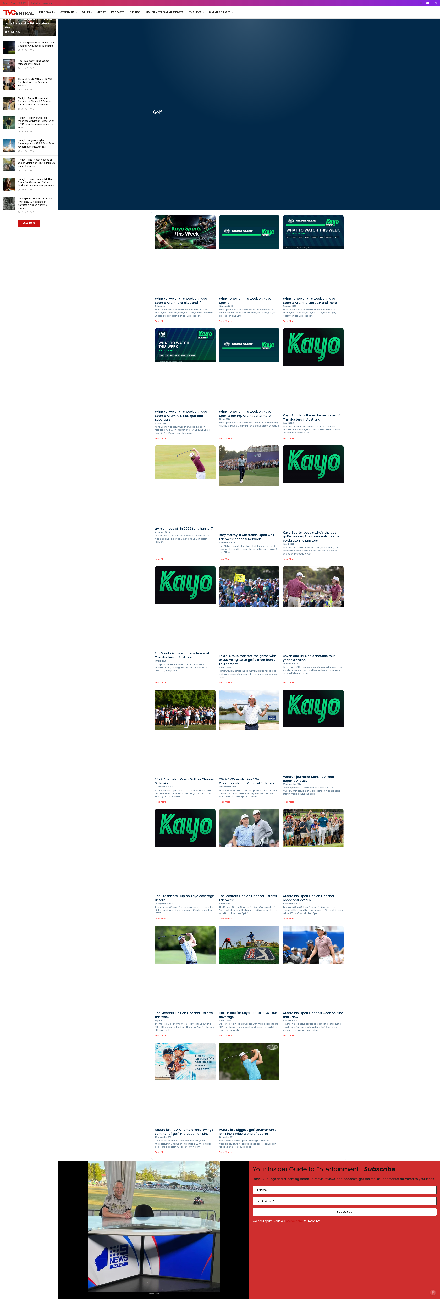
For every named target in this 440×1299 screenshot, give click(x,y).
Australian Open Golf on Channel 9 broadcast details (310, 898)
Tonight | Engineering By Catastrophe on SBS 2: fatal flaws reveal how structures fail (36, 143)
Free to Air (46, 12)
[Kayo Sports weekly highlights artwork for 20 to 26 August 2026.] (185, 255)
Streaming (67, 12)
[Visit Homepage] (18, 12)
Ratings (135, 12)
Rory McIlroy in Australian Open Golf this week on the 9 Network (246, 537)
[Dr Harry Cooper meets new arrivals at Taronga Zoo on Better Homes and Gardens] (9, 103)
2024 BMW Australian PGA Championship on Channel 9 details (246, 781)
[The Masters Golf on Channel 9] (249, 850)
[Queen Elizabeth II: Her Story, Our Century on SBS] (9, 184)
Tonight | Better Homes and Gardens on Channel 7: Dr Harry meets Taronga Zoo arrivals (35, 101)
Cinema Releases (219, 12)
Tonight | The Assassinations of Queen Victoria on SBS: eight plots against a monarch (36, 162)
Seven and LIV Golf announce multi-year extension (310, 658)
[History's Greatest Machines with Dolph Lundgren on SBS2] (9, 122)
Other (86, 12)
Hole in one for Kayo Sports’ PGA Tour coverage (248, 1015)
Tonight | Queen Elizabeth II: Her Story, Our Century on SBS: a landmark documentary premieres (36, 182)
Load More (29, 223)
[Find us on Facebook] (432, 3)
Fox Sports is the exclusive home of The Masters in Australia (182, 655)
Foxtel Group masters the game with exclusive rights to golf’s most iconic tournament (247, 660)
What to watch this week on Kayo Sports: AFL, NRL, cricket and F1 (181, 300)
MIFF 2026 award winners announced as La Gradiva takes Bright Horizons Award (28, 23)
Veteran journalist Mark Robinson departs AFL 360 (308, 779)
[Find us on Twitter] (436, 3)
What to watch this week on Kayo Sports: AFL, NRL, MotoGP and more (310, 300)
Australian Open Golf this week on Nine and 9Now (313, 1015)
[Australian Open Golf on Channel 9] (313, 850)
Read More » (161, 321)
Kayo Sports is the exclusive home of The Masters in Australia (311, 417)
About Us (47, 3)
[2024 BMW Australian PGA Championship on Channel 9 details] (249, 733)
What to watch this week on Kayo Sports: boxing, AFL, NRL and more (245, 413)
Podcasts (117, 12)
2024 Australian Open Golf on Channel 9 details (184, 781)
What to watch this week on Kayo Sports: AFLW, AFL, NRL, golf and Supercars (181, 415)
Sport (101, 12)
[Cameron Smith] (249, 1084)
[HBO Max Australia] (9, 65)
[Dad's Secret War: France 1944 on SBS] (9, 203)
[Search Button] (421, 3)
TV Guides (195, 12)
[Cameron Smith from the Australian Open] (313, 967)
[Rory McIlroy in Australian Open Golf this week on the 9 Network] (249, 488)
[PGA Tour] (249, 967)
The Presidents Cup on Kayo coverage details (184, 898)
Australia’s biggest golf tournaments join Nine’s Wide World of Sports (247, 1132)
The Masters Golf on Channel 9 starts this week (248, 898)
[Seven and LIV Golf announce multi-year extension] (313, 609)
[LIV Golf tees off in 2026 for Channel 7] (185, 485)
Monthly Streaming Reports (165, 12)
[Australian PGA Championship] (185, 1084)
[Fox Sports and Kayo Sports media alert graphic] (249, 255)
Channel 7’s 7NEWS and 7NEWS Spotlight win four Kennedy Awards (35, 82)
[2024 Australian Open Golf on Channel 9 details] (185, 733)
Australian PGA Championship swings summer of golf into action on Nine (184, 1132)
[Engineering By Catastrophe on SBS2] (9, 145)
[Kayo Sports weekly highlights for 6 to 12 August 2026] (313, 255)
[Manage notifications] (433, 1292)
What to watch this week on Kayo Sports (245, 300)
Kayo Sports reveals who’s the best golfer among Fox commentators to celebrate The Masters (311, 536)
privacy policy (294, 1221)
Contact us (36, 3)
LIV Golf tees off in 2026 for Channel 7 (184, 528)
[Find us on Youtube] (427, 3)
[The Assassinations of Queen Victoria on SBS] (9, 164)
